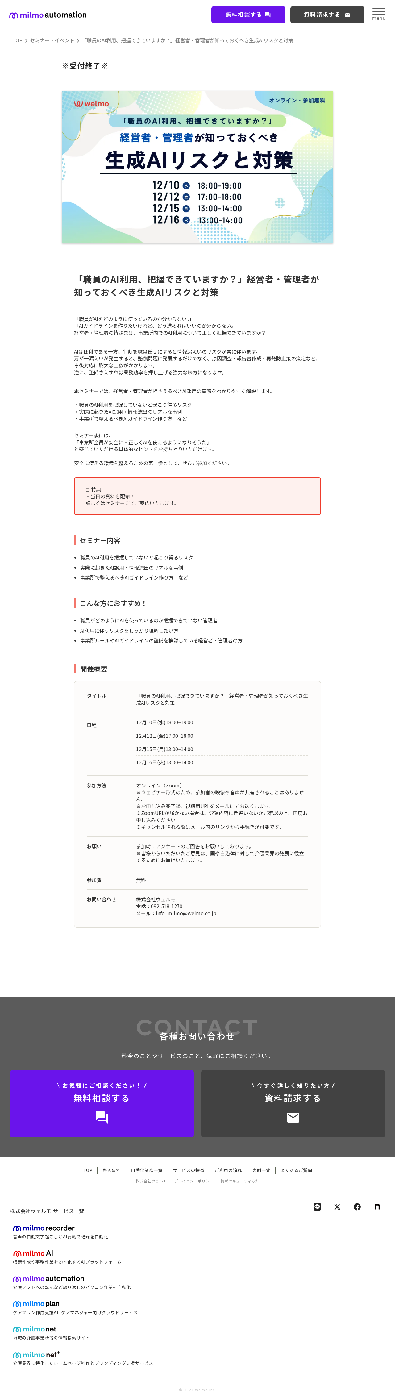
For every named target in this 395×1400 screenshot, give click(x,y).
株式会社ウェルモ (151, 1180)
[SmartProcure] (47, 15)
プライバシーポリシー (193, 1180)
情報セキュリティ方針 (240, 1180)
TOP (17, 40)
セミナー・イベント (52, 40)
